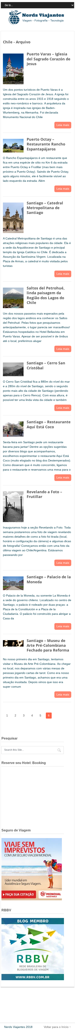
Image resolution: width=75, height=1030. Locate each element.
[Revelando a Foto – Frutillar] (13, 505)
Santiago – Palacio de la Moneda (49, 579)
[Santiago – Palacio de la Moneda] (13, 582)
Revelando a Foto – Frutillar (44, 494)
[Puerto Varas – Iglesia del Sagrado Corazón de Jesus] (13, 68)
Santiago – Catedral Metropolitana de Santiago (45, 207)
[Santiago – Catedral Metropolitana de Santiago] (13, 217)
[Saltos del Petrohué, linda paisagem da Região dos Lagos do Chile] (13, 297)
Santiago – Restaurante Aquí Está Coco (49, 424)
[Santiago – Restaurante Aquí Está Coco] (13, 428)
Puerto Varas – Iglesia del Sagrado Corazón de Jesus (48, 58)
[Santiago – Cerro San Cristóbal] (13, 368)
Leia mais (62, 125)
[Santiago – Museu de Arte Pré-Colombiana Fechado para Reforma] (13, 642)
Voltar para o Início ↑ (57, 1027)
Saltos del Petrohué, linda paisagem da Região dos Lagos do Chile (46, 295)
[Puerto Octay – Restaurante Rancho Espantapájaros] (13, 145)
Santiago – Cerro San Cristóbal (46, 365)
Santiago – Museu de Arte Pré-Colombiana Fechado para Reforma (48, 645)
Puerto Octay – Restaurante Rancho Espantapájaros (46, 144)
